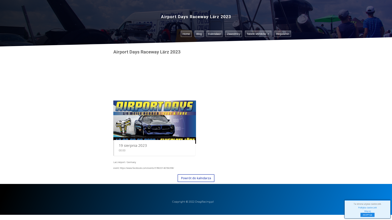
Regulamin (282, 33)
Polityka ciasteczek (367, 207)
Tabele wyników (256, 33)
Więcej (367, 211)
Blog (199, 33)
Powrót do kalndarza (196, 178)
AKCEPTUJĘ (367, 215)
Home (186, 33)
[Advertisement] (196, 77)
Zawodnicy (233, 33)
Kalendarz (214, 33)
